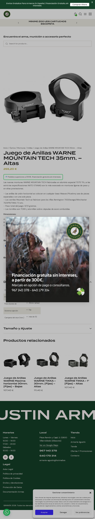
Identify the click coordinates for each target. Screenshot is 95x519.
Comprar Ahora (79, 4)
